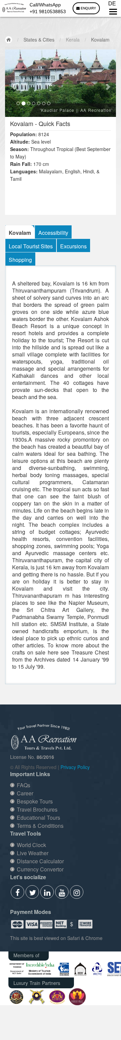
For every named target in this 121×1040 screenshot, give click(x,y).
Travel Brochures (37, 809)
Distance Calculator (40, 861)
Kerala (73, 39)
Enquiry (88, 8)
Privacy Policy (75, 767)
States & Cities (39, 39)
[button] (13, 83)
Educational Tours (38, 817)
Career (25, 793)
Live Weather (32, 853)
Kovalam (100, 39)
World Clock (31, 845)
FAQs (23, 785)
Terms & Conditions (40, 825)
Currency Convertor (40, 869)
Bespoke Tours (35, 801)
